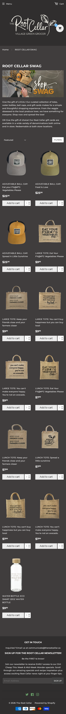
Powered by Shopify (45, 703)
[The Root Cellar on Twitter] (27, 695)
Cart (61, 4)
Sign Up (58, 681)
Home (5, 49)
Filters (58, 140)
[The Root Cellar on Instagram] (37, 695)
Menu (9, 4)
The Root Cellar (24, 703)
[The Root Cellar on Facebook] (32, 695)
